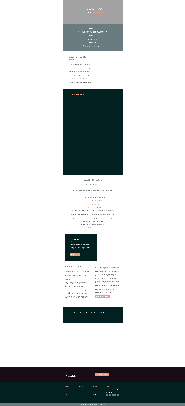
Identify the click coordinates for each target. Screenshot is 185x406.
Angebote (73, 5)
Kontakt (93, 389)
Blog (79, 389)
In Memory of (81, 396)
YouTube (80, 394)
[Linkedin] (107, 395)
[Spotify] (118, 395)
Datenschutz (94, 394)
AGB (93, 396)
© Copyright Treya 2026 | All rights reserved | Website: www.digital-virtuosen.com (92, 404)
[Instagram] (110, 395)
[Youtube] (115, 395)
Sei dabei (80, 5)
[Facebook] (113, 395)
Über (66, 396)
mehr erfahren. (92, 1)
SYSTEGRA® (67, 394)
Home (67, 5)
